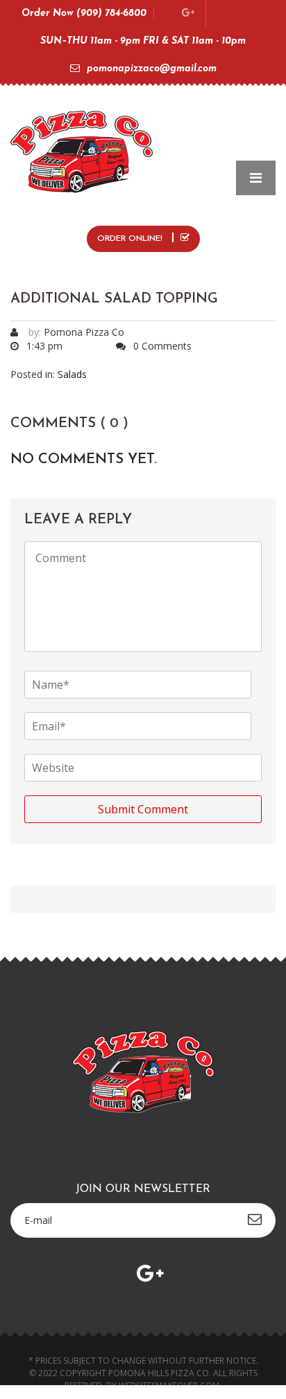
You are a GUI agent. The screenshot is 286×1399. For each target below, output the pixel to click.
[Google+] (188, 13)
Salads (72, 374)
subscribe (255, 1219)
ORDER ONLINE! (131, 239)
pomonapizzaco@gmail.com (152, 69)
